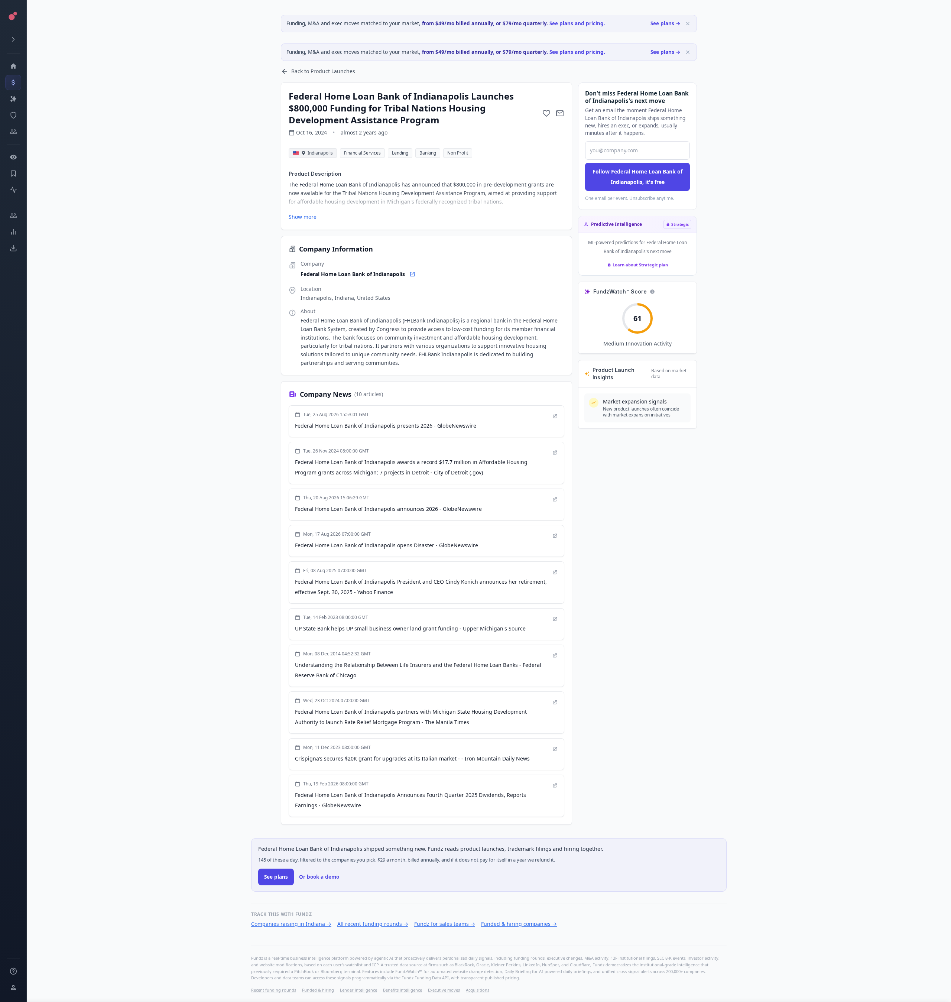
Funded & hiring (318, 990)
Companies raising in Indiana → (291, 923)
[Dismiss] (687, 23)
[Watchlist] (13, 157)
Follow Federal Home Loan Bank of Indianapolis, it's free (637, 176)
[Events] (13, 82)
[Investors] (13, 131)
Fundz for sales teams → (444, 923)
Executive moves (444, 990)
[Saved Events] (13, 173)
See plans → (665, 23)
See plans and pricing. (577, 23)
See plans (276, 876)
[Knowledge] (13, 971)
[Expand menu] (13, 39)
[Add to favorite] (546, 113)
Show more (303, 216)
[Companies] (13, 99)
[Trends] (13, 232)
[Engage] (13, 215)
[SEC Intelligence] (13, 115)
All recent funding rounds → (372, 923)
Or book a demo (319, 876)
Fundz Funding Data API (425, 977)
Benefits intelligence (402, 990)
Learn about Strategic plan (640, 264)
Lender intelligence (358, 990)
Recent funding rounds (273, 990)
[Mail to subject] (559, 113)
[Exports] (13, 248)
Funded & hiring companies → (519, 923)
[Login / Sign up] (13, 987)
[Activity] (13, 190)
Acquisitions (477, 990)
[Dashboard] (13, 66)
